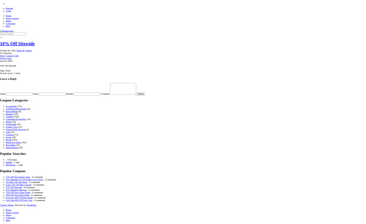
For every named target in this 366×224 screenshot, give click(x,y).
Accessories (11, 106)
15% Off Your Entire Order (18, 177)
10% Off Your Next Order (17, 195)
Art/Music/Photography (16, 109)
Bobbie (9, 162)
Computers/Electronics (16, 119)
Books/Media (12, 111)
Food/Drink (11, 124)
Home (8, 16)
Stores (8, 21)
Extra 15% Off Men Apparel (18, 185)
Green (8, 137)
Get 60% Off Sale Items (16, 182)
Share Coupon (12, 18)
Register (9, 8)
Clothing (10, 116)
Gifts (8, 132)
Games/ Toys (12, 127)
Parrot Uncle (5, 58)
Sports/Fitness (12, 147)
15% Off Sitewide (14, 187)
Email (36, 94)
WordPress (31, 205)
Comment (105, 94)
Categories (10, 23)
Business (10, 114)
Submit (141, 94)
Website (70, 94)
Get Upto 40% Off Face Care (19, 200)
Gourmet (10, 134)
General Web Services (16, 129)
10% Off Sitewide (17, 43)
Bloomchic (11, 165)
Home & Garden (24, 50)
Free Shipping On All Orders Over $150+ (24, 179)
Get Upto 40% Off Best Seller (19, 198)
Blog (8, 26)
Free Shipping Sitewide (16, 190)
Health (9, 140)
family (8, 122)
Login (8, 11)
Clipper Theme (7, 205)
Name (3, 94)
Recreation (10, 145)
